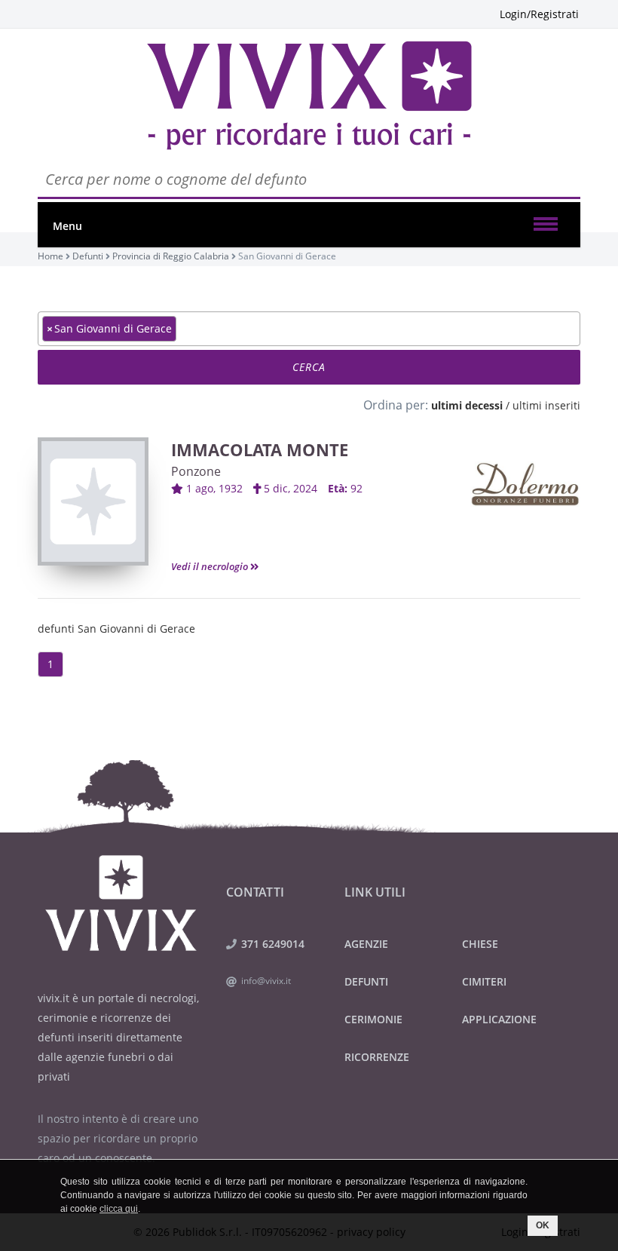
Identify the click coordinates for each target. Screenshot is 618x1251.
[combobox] (309, 328)
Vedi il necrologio (210, 566)
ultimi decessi (467, 405)
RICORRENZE (376, 1057)
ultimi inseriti (546, 405)
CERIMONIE (373, 1019)
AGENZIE (366, 944)
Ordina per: (395, 405)
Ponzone (196, 471)
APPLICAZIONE (499, 1019)
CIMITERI (484, 981)
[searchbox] (184, 328)
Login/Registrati (539, 14)
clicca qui (118, 1208)
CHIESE (480, 944)
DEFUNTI (366, 981)
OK (542, 1225)
